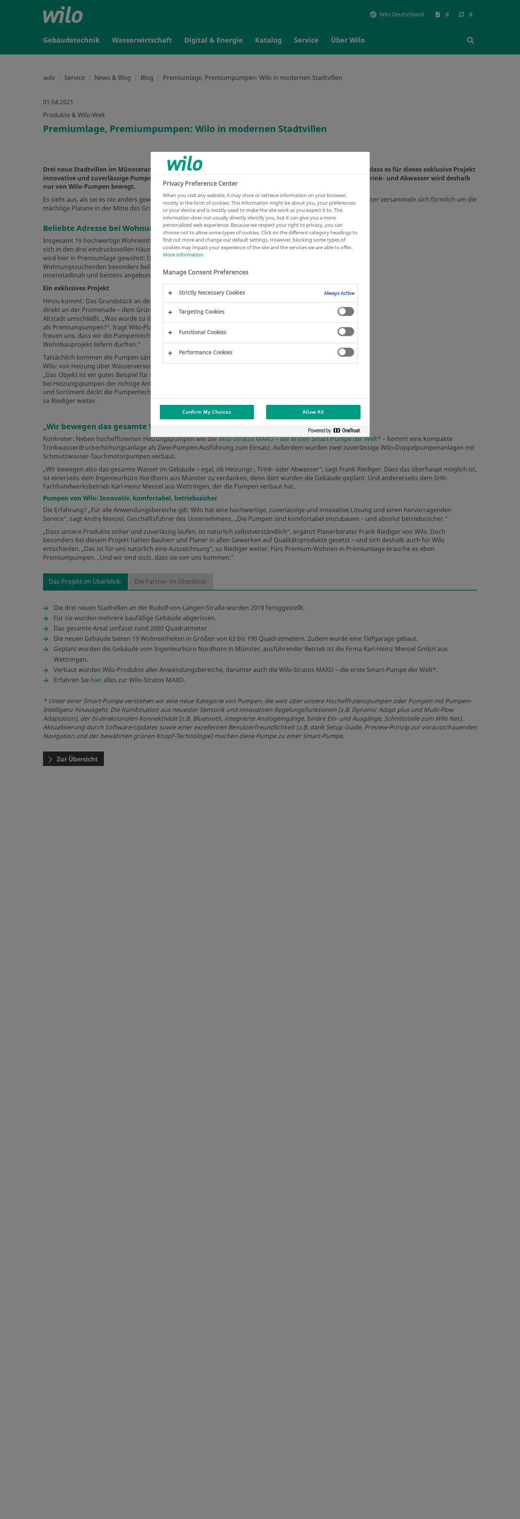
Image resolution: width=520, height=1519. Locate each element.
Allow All (313, 412)
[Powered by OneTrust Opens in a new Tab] (337, 432)
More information (183, 254)
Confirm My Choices (206, 412)
